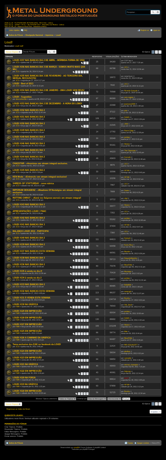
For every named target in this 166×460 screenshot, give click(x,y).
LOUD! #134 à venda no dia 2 (27, 278)
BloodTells (128, 265)
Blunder (127, 251)
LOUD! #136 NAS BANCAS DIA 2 (29, 264)
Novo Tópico (12, 51)
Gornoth (127, 157)
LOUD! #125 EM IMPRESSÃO (27, 331)
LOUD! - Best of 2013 (23, 83)
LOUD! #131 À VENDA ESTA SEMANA (31, 297)
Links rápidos (14, 30)
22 (76, 300)
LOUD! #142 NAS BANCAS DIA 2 (29, 218)
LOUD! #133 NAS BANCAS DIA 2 (29, 284)
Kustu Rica (128, 245)
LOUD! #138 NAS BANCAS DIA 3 (29, 258)
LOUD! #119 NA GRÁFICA (25, 384)
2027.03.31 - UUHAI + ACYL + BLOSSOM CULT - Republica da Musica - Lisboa (34, 24)
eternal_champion (131, 365)
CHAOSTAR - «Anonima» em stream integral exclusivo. (40, 163)
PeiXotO (127, 238)
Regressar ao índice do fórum (18, 409)
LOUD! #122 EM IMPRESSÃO (27, 371)
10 (79, 327)
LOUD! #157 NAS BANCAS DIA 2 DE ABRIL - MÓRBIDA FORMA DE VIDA (49, 60)
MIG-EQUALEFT (131, 345)
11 (82, 327)
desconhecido (21, 99)
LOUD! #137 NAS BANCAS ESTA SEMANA (34, 251)
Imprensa (49, 35)
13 (87, 327)
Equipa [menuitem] (130, 443)
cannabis (127, 358)
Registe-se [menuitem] (144, 30)
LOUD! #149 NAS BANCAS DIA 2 (29, 130)
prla (125, 111)
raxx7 (126, 378)
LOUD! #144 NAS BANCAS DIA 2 (29, 157)
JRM (126, 124)
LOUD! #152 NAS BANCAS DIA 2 (29, 110)
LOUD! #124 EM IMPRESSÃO (27, 351)
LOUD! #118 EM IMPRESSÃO (27, 391)
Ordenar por (82, 399)
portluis (127, 137)
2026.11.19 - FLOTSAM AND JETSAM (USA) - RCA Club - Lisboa (29, 23)
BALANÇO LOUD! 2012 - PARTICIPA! (31, 231)
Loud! (58, 35)
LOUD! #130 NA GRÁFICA (25, 304)
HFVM (126, 170)
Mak (126, 331)
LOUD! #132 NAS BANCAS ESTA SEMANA (34, 291)
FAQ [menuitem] (25, 30)
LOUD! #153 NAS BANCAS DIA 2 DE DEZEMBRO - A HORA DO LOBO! (47, 103)
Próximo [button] (159, 52)
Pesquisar (153, 12)
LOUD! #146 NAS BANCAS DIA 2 (29, 143)
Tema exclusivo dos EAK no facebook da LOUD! (37, 344)
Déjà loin (127, 371)
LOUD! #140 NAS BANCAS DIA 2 (29, 238)
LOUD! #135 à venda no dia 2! (27, 271)
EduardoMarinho (130, 258)
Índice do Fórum (16, 35)
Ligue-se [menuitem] (156, 30)
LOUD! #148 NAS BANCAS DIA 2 (29, 137)
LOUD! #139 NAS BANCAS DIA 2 (29, 244)
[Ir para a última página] (132, 61)
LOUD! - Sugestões (22, 97)
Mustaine (127, 271)
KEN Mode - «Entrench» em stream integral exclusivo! (40, 177)
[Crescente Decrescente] (114, 399)
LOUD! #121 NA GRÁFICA (25, 364)
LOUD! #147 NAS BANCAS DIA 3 (29, 150)
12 (84, 327)
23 (79, 300)
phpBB (76, 447)
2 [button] (156, 52)
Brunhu (127, 298)
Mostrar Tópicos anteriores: (47, 399)
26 (87, 300)
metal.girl (127, 291)
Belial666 (127, 285)
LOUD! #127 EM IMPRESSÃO (27, 324)
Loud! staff (19, 46)
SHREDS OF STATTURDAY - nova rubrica (33, 183)
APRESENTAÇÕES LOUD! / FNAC (29, 211)
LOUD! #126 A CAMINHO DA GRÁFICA (32, 337)
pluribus (127, 351)
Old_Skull (128, 305)
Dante (126, 190)
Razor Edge (129, 131)
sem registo (128, 97)
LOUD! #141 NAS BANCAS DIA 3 (29, 224)
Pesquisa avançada (157, 12)
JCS (17, 62)
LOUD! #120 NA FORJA (24, 377)
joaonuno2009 (129, 104)
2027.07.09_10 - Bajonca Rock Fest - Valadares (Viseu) (25, 26)
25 (84, 300)
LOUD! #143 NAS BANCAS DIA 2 (29, 204)
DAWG (127, 117)
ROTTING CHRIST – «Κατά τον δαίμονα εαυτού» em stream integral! (47, 198)
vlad (125, 198)
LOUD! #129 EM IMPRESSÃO (27, 311)
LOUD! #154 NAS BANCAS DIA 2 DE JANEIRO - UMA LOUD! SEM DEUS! (48, 90)
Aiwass (127, 144)
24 (82, 300)
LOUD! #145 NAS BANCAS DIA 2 (29, 170)
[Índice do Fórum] (52, 18)
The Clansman (130, 150)
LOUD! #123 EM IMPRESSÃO (27, 357)
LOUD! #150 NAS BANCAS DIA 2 (29, 123)
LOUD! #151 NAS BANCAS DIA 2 (29, 117)
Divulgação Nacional (34, 35)
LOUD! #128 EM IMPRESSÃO (27, 317)
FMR (18, 307)
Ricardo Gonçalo (130, 91)
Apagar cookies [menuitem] (143, 443)
